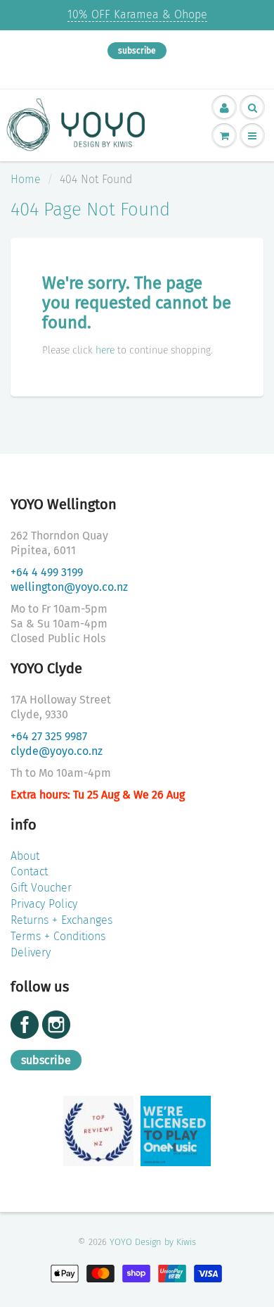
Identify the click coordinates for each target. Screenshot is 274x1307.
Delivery (31, 952)
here (105, 350)
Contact (29, 871)
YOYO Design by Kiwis (153, 1242)
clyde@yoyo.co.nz (57, 751)
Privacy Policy (44, 904)
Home (26, 179)
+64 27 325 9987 (49, 736)
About (25, 856)
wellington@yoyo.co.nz (69, 587)
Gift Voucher (41, 887)
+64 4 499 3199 (47, 572)
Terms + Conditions (58, 936)
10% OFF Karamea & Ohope (137, 14)
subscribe (137, 51)
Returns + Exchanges (61, 920)
